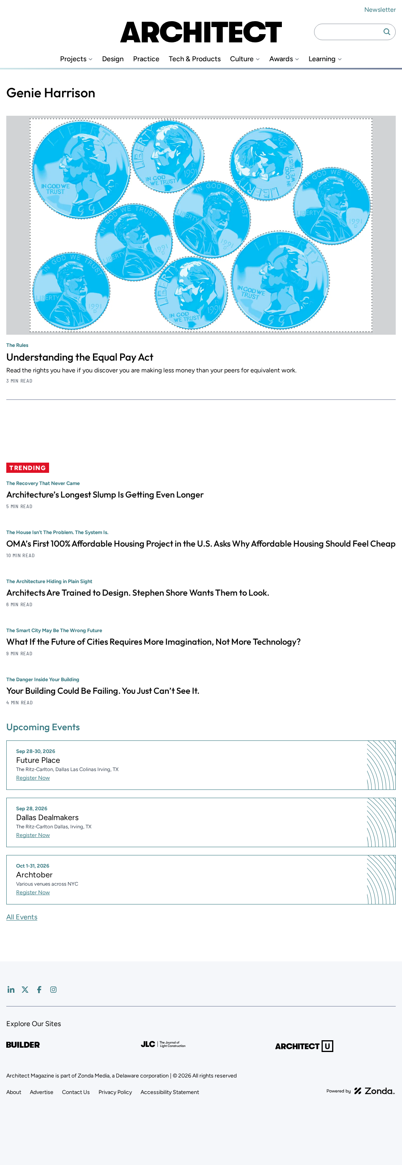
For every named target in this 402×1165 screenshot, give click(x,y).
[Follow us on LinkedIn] (11, 989)
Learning (322, 59)
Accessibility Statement (170, 1092)
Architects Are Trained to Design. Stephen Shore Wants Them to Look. (137, 592)
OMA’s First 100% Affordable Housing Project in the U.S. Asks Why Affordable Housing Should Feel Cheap (201, 543)
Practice (146, 59)
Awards (281, 59)
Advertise (41, 1092)
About (13, 1092)
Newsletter (380, 9)
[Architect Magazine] (201, 31)
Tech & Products (195, 59)
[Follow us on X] (25, 989)
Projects (73, 59)
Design (113, 59)
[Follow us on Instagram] (53, 989)
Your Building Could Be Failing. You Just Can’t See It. (102, 690)
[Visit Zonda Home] (361, 1091)
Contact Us (76, 1092)
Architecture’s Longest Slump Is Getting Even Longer (105, 494)
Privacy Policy (115, 1092)
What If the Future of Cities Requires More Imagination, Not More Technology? (153, 641)
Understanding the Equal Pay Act (79, 356)
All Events (21, 917)
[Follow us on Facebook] (39, 989)
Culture (242, 59)
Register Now (33, 778)
